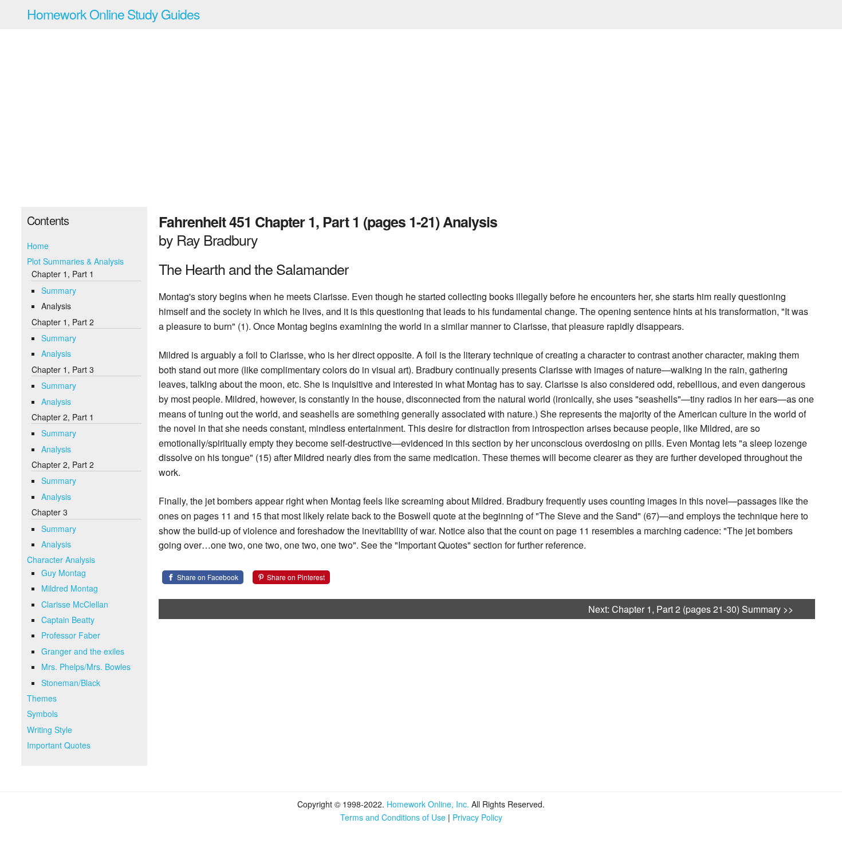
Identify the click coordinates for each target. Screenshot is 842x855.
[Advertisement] (421, 118)
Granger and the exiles (82, 651)
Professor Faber (70, 635)
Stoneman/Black (70, 682)
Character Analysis (61, 559)
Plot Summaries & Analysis (75, 261)
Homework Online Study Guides (113, 14)
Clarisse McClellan (74, 604)
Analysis (56, 353)
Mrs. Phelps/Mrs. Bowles (86, 666)
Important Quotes (59, 745)
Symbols (42, 713)
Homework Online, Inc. (428, 804)
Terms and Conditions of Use (393, 817)
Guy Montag (63, 572)
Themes (42, 698)
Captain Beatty (68, 619)
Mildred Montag (69, 588)
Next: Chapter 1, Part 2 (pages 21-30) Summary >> (690, 609)
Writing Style (49, 729)
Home (38, 245)
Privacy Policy (477, 817)
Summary (58, 290)
